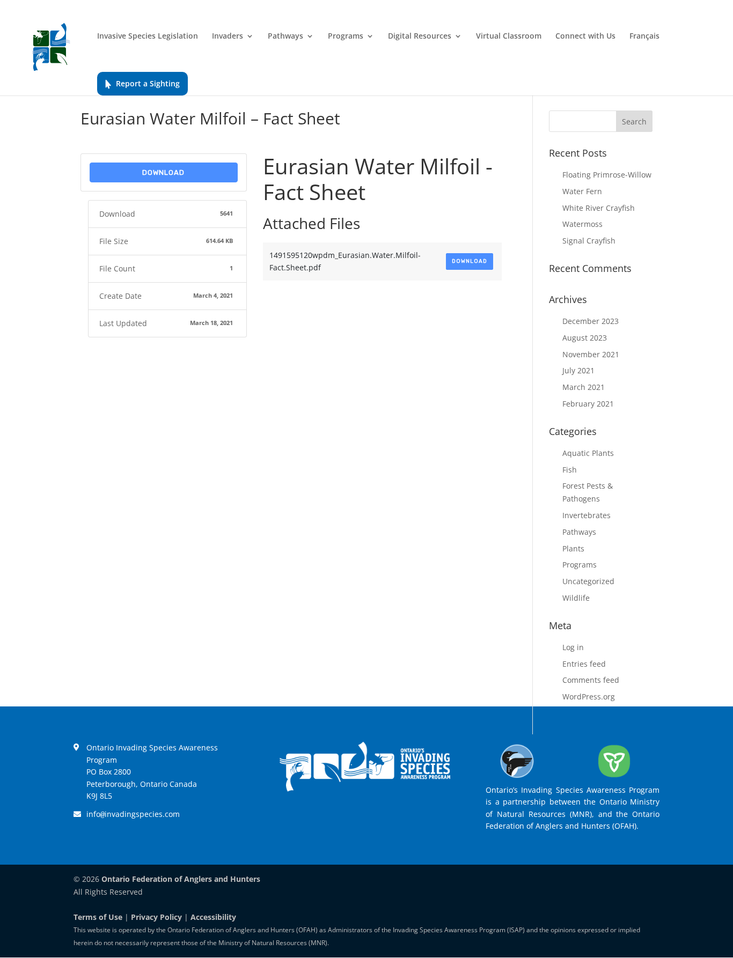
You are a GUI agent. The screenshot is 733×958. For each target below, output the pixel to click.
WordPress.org (588, 696)
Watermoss (582, 224)
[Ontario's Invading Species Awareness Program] (365, 789)
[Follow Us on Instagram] (380, 819)
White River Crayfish (598, 208)
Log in (573, 647)
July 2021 (578, 370)
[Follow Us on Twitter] (349, 819)
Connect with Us (585, 36)
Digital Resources (419, 36)
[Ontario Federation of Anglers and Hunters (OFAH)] (517, 777)
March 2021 (583, 387)
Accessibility (213, 917)
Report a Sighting (148, 83)
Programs (345, 36)
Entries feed (584, 664)
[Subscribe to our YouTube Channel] (411, 819)
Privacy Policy (156, 917)
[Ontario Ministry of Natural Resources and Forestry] (614, 777)
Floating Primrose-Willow (606, 175)
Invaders (227, 36)
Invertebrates (586, 515)
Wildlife (576, 598)
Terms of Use (98, 917)
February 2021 (588, 404)
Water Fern (582, 191)
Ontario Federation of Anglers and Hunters (180, 879)
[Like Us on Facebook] (318, 819)
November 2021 (590, 354)
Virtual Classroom (508, 36)
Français (644, 36)
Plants (573, 548)
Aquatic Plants (588, 453)
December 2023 (590, 321)
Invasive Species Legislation (147, 36)
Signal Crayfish (588, 240)
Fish (569, 470)
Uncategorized (588, 581)
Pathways (285, 36)
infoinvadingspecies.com (133, 814)
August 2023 (584, 338)
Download (163, 172)
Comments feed (590, 680)
